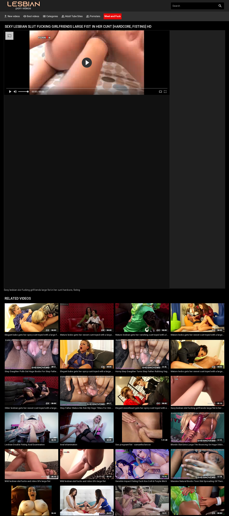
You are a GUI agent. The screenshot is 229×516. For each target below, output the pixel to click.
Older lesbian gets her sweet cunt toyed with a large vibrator (31, 408)
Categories (50, 16)
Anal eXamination (68, 444)
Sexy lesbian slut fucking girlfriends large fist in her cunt (197, 408)
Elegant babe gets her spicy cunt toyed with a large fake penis (31, 335)
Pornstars (93, 16)
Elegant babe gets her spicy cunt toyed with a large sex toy (87, 371)
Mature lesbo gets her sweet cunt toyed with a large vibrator (87, 335)
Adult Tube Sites (72, 16)
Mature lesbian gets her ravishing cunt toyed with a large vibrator (142, 335)
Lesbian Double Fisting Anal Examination (25, 444)
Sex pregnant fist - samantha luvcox (133, 444)
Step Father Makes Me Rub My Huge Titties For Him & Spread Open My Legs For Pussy (87, 408)
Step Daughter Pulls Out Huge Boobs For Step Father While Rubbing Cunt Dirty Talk (31, 371)
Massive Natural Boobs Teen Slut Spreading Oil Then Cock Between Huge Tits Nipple (197, 481)
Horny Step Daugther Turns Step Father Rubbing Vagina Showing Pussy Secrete (142, 371)
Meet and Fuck (112, 16)
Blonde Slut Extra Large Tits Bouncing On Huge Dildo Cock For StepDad (197, 444)
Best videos (31, 16)
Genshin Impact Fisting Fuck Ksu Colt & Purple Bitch (141, 481)
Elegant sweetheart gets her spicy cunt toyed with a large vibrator (142, 408)
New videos (12, 16)
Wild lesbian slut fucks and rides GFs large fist (27, 481)
